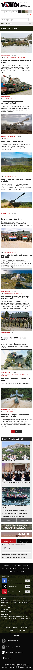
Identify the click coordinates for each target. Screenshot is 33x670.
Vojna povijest (27, 568)
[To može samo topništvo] (16, 202)
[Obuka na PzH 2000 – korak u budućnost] (16, 321)
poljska (18, 57)
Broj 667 (3, 136)
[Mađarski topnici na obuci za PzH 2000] (16, 360)
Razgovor (26, 565)
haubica (7, 411)
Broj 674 (3, 96)
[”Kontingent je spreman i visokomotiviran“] (16, 85)
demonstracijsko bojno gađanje (12, 293)
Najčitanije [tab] (8, 541)
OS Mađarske (8, 374)
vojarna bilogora (4, 375)
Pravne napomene (26, 667)
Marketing (15, 627)
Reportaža (7, 55)
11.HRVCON (7, 98)
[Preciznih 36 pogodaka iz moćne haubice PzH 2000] (16, 398)
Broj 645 (3, 372)
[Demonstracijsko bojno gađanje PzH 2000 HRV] (16, 279)
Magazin (22, 571)
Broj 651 (3, 291)
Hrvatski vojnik (6, 23)
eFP (12, 98)
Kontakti (8, 627)
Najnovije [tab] (24, 541)
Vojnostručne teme (10, 136)
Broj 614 (3, 409)
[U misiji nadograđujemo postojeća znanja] (16, 43)
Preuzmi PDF (23, 520)
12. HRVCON (7, 57)
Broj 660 (3, 213)
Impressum (24, 627)
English (28, 14)
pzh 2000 (23, 57)
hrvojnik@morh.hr (9, 608)
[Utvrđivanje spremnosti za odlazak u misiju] (16, 162)
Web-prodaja (21, 630)
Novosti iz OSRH (16, 565)
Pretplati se (11, 630)
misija (12, 57)
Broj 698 (3, 55)
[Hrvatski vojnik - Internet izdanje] (16, 4)
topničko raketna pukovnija (22, 374)
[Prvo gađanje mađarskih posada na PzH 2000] (16, 238)
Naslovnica (7, 565)
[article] (16, 451)
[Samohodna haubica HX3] (16, 124)
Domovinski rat (13, 571)
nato (15, 57)
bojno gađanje (8, 176)
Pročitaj (8, 520)
